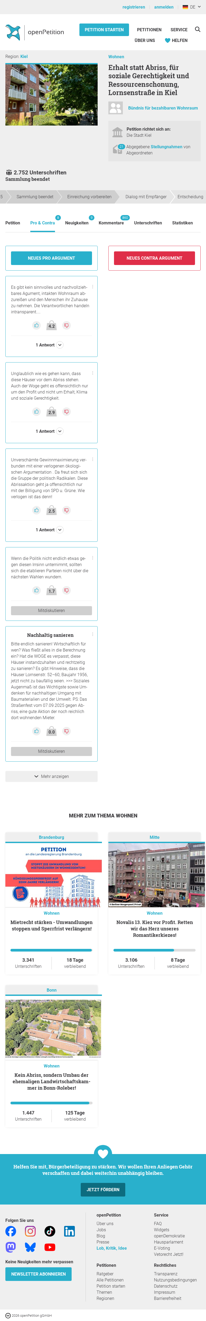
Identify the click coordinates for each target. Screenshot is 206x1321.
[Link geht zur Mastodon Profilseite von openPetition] (10, 1246)
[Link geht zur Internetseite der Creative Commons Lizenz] (8, 1315)
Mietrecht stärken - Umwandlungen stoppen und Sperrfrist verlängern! (51, 925)
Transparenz (166, 1273)
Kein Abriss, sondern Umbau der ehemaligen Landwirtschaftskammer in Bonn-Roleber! (51, 1081)
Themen (104, 1292)
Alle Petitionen (110, 1280)
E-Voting (162, 1248)
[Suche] (197, 29)
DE (191, 7)
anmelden (164, 7)
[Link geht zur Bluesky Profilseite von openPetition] (30, 1246)
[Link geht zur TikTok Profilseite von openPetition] (50, 1230)
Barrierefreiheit (167, 1298)
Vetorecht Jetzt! (168, 1254)
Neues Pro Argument (51, 258)
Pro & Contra (42, 220)
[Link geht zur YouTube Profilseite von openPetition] (50, 1246)
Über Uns (145, 40)
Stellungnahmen (167, 146)
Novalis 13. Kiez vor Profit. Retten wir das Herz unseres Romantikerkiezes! (154, 928)
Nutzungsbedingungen (175, 1280)
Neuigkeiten (77, 220)
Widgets (161, 1229)
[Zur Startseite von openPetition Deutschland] (35, 32)
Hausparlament (168, 1242)
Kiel (24, 56)
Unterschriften (148, 222)
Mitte (155, 837)
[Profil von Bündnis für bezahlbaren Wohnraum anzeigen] (115, 110)
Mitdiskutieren (51, 610)
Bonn (52, 990)
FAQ (158, 1223)
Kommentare (111, 220)
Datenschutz (166, 1286)
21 (121, 147)
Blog (101, 1235)
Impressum (164, 1292)
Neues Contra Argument (154, 258)
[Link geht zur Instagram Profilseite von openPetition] (30, 1230)
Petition (12, 222)
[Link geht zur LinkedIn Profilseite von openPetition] (69, 1230)
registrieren (134, 7)
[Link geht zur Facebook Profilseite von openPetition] (10, 1230)
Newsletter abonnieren (38, 1274)
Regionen (105, 1298)
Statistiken (182, 222)
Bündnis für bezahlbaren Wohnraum (163, 108)
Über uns (105, 1223)
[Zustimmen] (37, 325)
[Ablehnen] (66, 325)
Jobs (101, 1229)
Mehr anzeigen (55, 776)
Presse (103, 1242)
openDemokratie (169, 1235)
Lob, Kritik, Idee (112, 1248)
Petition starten (104, 29)
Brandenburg (51, 837)
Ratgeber (105, 1273)
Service (179, 29)
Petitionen (150, 29)
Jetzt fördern (103, 1189)
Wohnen (116, 56)
